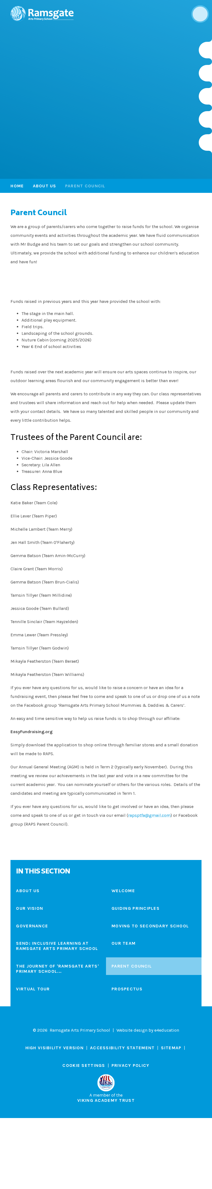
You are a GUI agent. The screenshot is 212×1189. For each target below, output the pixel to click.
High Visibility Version (54, 1047)
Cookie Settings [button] (83, 1065)
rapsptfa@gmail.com (149, 815)
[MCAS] (205, 142)
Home (17, 185)
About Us (44, 185)
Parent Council (85, 185)
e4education (166, 1030)
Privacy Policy (131, 1065)
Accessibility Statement (122, 1047)
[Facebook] (205, 96)
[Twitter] (205, 73)
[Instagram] (205, 50)
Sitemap (171, 1047)
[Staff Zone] (205, 119)
